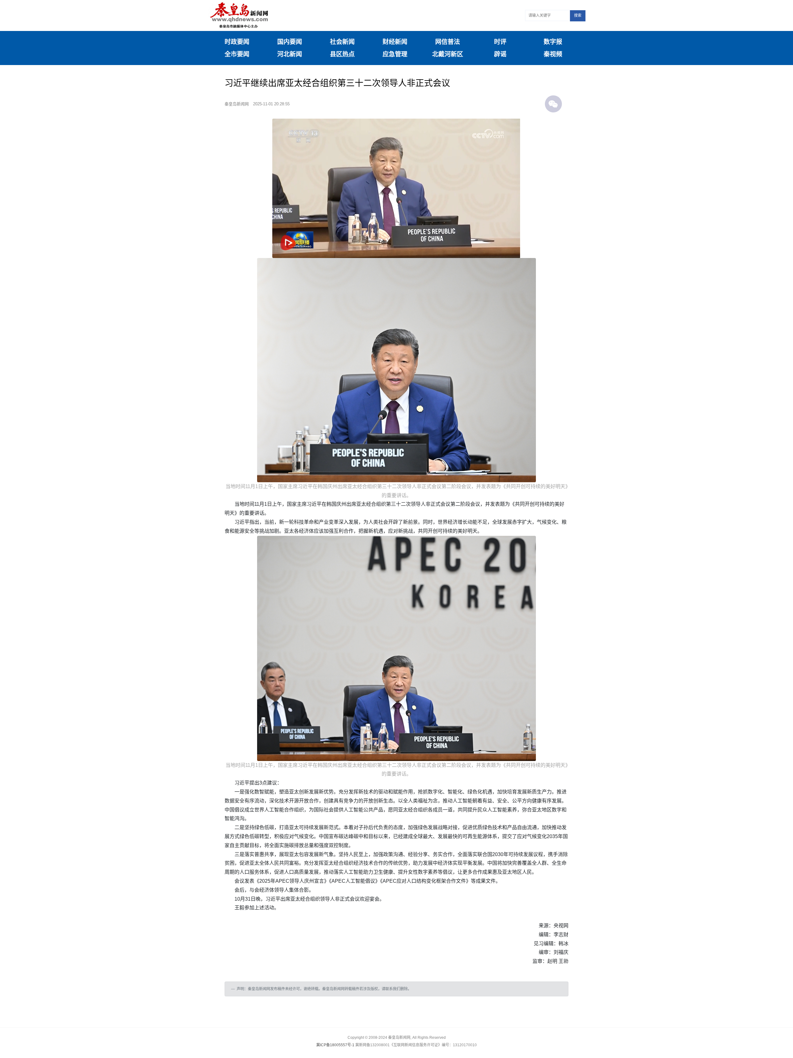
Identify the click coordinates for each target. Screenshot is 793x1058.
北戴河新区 (447, 54)
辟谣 (500, 54)
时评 (500, 41)
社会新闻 (342, 41)
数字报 (553, 41)
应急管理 (395, 54)
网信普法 (447, 41)
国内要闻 (289, 41)
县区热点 (342, 54)
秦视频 (553, 54)
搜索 (577, 15)
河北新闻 (289, 54)
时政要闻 (237, 41)
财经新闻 (395, 41)
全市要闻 (237, 54)
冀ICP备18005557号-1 (335, 1045)
